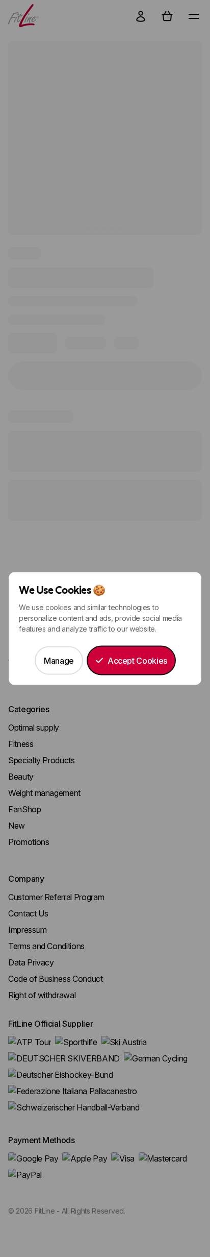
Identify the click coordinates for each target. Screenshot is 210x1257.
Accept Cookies (137, 661)
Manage (59, 661)
